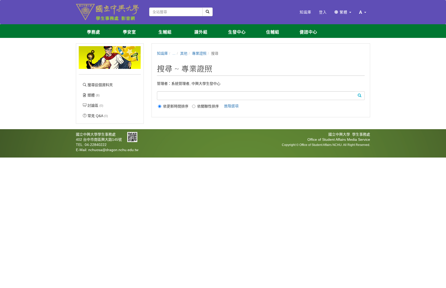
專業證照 (199, 53)
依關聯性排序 (208, 106)
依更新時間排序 (175, 106)
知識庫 (162, 53)
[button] (362, 12)
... (174, 53)
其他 (183, 53)
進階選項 (231, 106)
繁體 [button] (343, 12)
